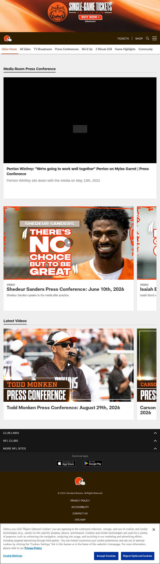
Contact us (80, 513)
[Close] (153, 529)
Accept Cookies (106, 556)
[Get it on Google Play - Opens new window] (93, 465)
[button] (80, 129)
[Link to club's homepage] (7, 37)
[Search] (147, 38)
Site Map (80, 519)
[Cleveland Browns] (80, 481)
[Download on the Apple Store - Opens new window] (66, 463)
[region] (80, 543)
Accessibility (80, 506)
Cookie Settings (12, 555)
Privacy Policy (80, 500)
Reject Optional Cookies (137, 556)
